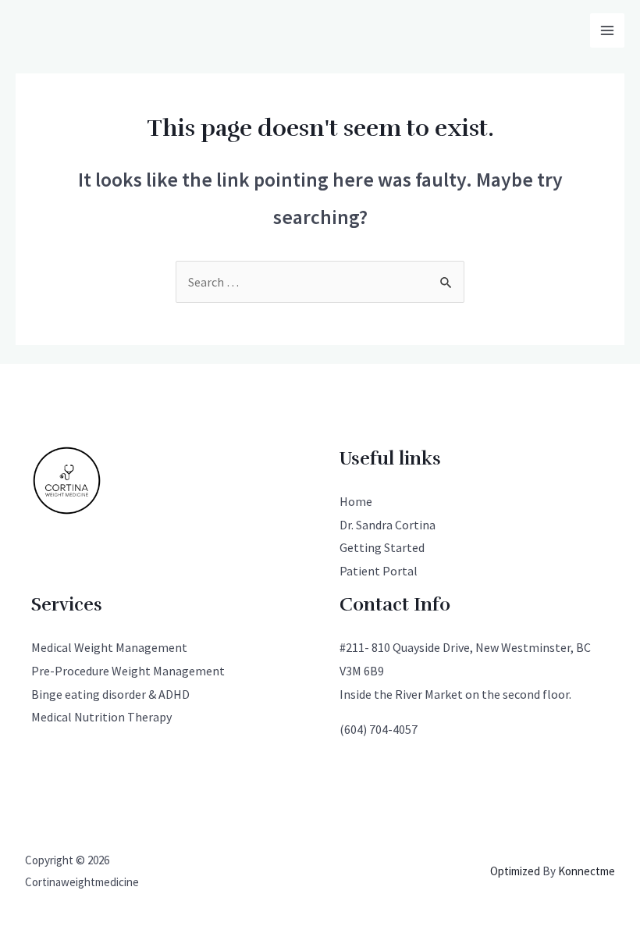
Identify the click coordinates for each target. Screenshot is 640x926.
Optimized (515, 871)
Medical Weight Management (109, 647)
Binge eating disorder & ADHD (110, 694)
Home (356, 501)
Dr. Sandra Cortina (388, 524)
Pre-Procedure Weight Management (128, 670)
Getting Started (382, 547)
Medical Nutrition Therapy (101, 717)
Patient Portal (379, 571)
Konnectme (586, 871)
